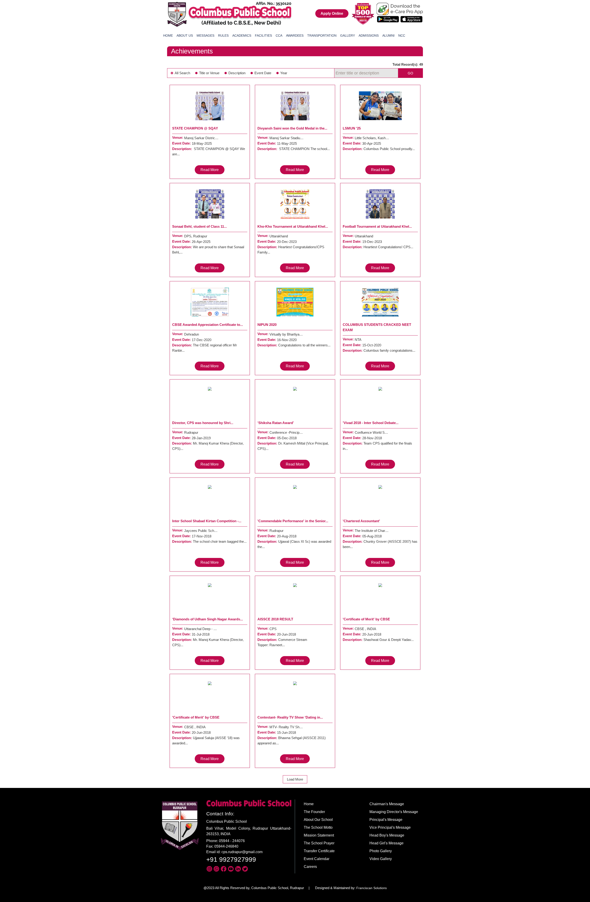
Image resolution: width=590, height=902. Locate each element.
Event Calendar (316, 859)
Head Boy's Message (386, 835)
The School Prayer (319, 843)
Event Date (262, 73)
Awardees (295, 35)
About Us (185, 35)
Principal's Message (385, 820)
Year (283, 73)
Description (236, 73)
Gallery (347, 35)
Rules (223, 35)
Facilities (263, 35)
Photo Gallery (380, 851)
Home (168, 35)
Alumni (388, 35)
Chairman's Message (386, 804)
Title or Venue (209, 73)
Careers (310, 867)
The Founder (314, 812)
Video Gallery (380, 859)
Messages (205, 35)
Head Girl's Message (386, 843)
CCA (279, 35)
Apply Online (332, 13)
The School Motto (318, 827)
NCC (401, 35)
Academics (241, 35)
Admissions (369, 35)
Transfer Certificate (319, 851)
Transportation (321, 35)
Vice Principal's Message (390, 827)
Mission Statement (319, 835)
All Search (182, 73)
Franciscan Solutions (371, 888)
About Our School (318, 820)
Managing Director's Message (393, 812)
